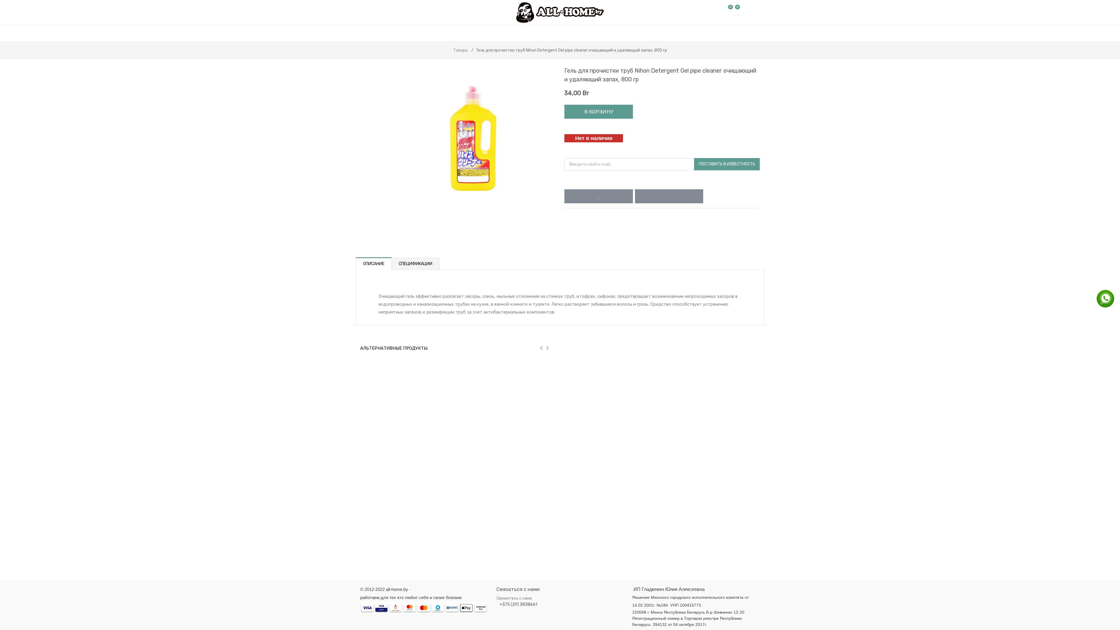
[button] (598, 196)
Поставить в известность (727, 164)
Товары (460, 50)
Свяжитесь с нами (514, 598)
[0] (730, 12)
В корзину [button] (598, 112)
